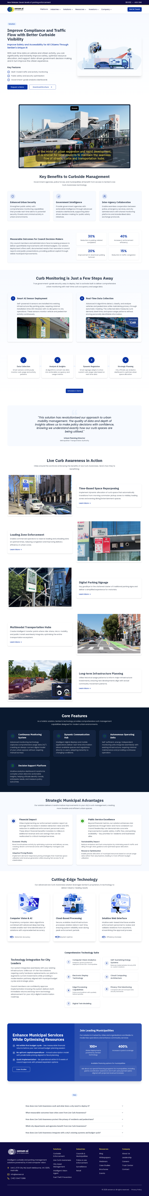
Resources (79, 9)
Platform (44, 9)
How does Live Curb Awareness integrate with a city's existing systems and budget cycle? (63, 1133)
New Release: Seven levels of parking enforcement (29, 2)
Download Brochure (41, 87)
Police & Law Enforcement (82, 1161)
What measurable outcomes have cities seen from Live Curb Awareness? (56, 1113)
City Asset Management (59, 1165)
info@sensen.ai (17, 1174)
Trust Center (127, 1165)
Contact (125, 1169)
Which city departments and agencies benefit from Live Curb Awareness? (56, 1126)
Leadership (127, 1157)
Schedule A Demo (74, 391)
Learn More (84, 503)
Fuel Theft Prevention (62, 1177)
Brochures (103, 1169)
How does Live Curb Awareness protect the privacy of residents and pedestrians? (60, 1119)
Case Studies (21, 1069)
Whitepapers (104, 1157)
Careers (125, 1161)
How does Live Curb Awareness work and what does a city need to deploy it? (58, 1106)
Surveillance (81, 1166)
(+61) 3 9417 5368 (18, 1178)
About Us (126, 1153)
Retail (78, 1170)
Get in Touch (134, 9)
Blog (101, 1153)
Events (102, 1173)
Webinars (103, 1161)
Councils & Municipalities (82, 1154)
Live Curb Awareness (62, 1160)
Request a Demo (17, 87)
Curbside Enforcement (59, 1154)
